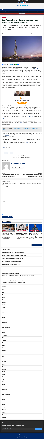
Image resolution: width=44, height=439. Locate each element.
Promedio (28, 157)
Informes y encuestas (6, 320)
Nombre (4, 201)
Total (23, 157)
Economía (3, 307)
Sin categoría (4, 347)
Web (3, 210)
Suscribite (38, 429)
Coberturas (4, 294)
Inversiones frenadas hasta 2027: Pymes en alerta (11, 264)
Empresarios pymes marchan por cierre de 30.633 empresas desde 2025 (22, 235)
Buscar (3, 241)
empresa (7, 134)
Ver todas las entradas (17, 167)
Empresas (4, 17)
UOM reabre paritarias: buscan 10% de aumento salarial (18, 277)
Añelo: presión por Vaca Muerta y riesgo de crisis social (11, 261)
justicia (39, 79)
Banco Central (31, 116)
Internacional (4, 322)
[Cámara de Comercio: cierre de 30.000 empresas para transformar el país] (35, 228)
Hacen (27, 142)
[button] (2, 10)
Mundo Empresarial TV (6, 327)
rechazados (32, 84)
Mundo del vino (4, 325)
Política (3, 337)
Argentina (4, 118)
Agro (3, 292)
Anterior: (11, 174)
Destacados (19, 230)
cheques (5, 152)
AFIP (3, 289)
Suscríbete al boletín (7, 214)
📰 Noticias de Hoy (22, 13)
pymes (11, 152)
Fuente (3, 147)
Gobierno (3, 315)
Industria (3, 317)
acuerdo (5, 105)
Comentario (5, 186)
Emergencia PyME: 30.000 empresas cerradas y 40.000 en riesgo (8, 235)
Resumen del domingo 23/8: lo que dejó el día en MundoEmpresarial (14, 255)
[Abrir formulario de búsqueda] (42, 10)
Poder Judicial (4, 335)
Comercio (32, 230)
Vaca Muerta (37, 68)
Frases (3, 312)
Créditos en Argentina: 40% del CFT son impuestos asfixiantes (13, 252)
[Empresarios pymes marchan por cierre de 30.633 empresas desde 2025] (22, 228)
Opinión (3, 332)
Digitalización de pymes (6, 304)
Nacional (3, 330)
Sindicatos (4, 350)
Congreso (3, 299)
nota (25, 155)
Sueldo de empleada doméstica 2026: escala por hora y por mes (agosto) (21, 275)
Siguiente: (32, 174)
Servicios (3, 345)
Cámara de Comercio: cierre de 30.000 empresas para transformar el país (35, 235)
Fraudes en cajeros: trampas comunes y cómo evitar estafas (12, 258)
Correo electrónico (6, 205)
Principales (4, 340)
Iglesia (6, 84)
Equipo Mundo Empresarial (8, 33)
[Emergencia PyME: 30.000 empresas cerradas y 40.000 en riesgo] (8, 228)
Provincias (4, 342)
